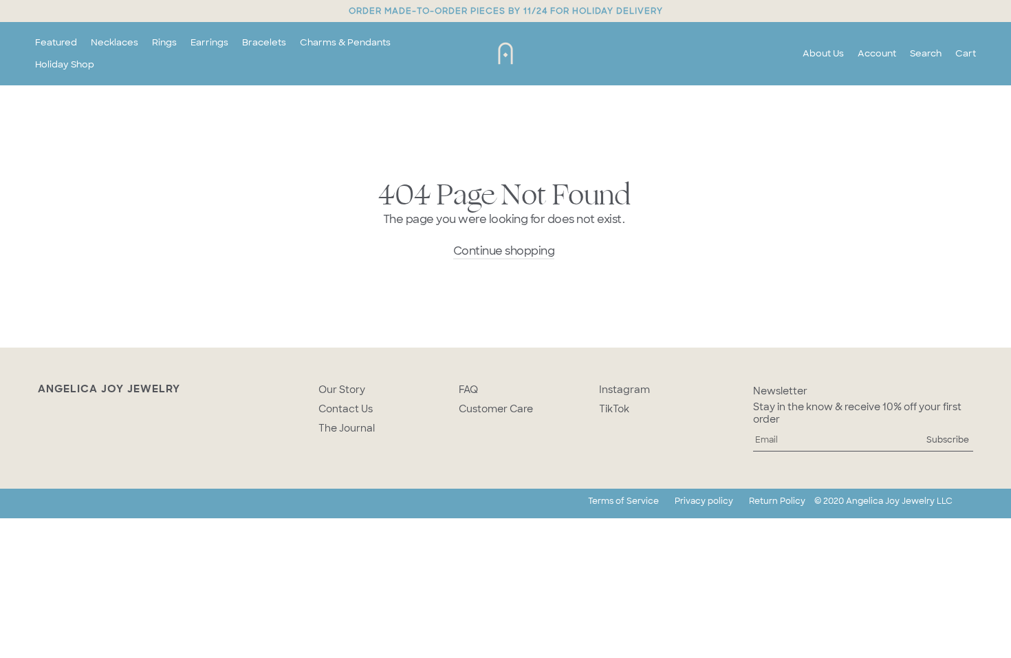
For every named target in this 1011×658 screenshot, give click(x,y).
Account (877, 53)
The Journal (346, 428)
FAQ (468, 389)
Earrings (209, 42)
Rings (164, 42)
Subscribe (947, 439)
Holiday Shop (64, 64)
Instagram (624, 389)
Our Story (341, 389)
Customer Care (496, 409)
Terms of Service (623, 501)
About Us (823, 53)
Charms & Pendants (345, 42)
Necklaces (114, 42)
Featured (56, 42)
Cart (965, 53)
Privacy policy (704, 501)
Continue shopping (504, 251)
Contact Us (345, 409)
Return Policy (777, 501)
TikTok (614, 409)
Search (926, 53)
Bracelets (264, 42)
